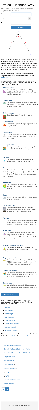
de (7, 389)
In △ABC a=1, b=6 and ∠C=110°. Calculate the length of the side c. (20, 197)
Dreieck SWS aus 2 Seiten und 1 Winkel (17, 349)
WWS (6, 376)
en (3, 389)
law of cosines (9, 317)
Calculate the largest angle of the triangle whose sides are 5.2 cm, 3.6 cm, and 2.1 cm (19, 159)
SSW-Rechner (6, 78)
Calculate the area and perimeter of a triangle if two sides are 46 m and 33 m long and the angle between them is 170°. (20, 103)
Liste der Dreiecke (8, 384)
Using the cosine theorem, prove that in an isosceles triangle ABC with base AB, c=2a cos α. (20, 248)
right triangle (9, 314)
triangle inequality (10, 327)
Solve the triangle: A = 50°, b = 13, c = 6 (17, 114)
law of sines (9, 310)
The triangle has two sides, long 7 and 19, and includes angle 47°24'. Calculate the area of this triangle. (20, 185)
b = (2, 23)
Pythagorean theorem (12, 324)
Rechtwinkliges (9, 360)
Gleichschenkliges (10, 368)
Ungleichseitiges (10, 357)
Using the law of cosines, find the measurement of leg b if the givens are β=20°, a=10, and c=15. (20, 285)
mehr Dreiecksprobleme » (10, 295)
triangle (7, 307)
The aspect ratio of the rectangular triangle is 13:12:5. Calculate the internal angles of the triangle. (19, 148)
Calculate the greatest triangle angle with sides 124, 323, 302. (20, 124)
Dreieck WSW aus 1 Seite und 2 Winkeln (17, 353)
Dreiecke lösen (25, 336)
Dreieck (14, 336)
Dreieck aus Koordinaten (12, 380)
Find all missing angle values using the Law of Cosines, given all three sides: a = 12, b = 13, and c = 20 (20, 135)
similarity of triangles (11, 330)
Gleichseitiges (9, 364)
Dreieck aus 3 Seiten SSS (12, 345)
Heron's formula (10, 320)
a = (2, 14)
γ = (2, 18)
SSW (6, 372)
